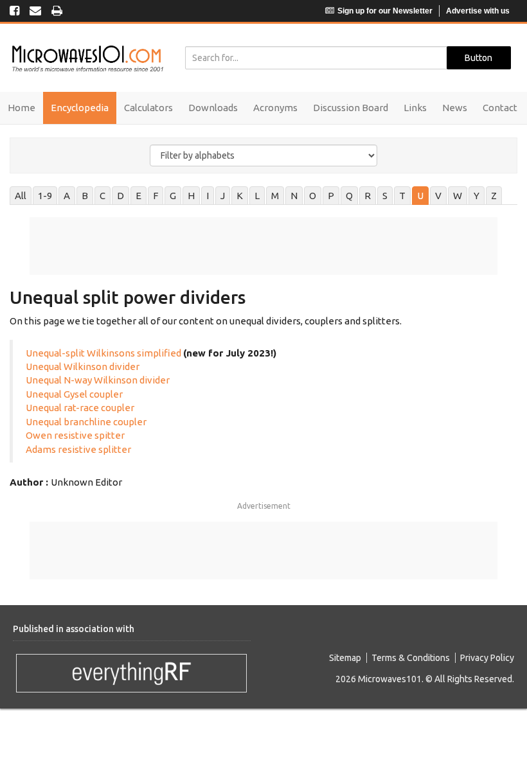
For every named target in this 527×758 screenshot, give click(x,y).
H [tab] (191, 195)
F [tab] (155, 195)
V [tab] (438, 195)
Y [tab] (476, 195)
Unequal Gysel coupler (74, 394)
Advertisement (263, 506)
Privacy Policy (487, 658)
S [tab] (385, 195)
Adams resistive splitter (78, 449)
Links (415, 107)
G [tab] (173, 195)
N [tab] (294, 195)
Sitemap (345, 658)
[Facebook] (14, 11)
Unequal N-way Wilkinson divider (98, 380)
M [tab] (275, 195)
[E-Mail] (35, 11)
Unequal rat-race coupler (81, 407)
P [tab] (331, 195)
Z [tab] (494, 195)
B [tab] (85, 195)
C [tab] (102, 195)
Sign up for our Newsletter (385, 10)
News (454, 107)
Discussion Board (350, 107)
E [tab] (138, 195)
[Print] (56, 11)
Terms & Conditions (410, 658)
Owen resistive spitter (75, 435)
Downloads (213, 107)
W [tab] (457, 195)
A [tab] (67, 195)
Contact (500, 107)
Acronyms (275, 107)
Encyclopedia (80, 107)
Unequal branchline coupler (86, 421)
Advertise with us (478, 10)
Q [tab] (349, 195)
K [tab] (240, 195)
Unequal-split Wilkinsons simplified (103, 353)
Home (21, 107)
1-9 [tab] (45, 195)
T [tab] (402, 195)
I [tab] (207, 195)
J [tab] (222, 195)
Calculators (148, 107)
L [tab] (257, 195)
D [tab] (120, 195)
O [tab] (312, 195)
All (20, 195)
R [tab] (367, 195)
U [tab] (420, 195)
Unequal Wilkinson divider (82, 366)
